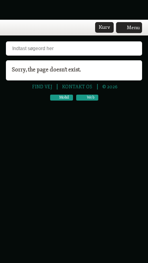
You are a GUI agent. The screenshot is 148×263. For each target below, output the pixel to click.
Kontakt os (77, 87)
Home (10, 28)
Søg (30, 28)
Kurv (104, 27)
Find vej (42, 87)
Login (20, 28)
